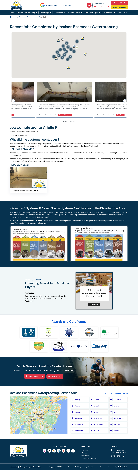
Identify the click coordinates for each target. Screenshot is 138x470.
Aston (96, 412)
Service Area (86, 455)
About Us (121, 12)
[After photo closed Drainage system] (28, 178)
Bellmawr (117, 424)
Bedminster (98, 424)
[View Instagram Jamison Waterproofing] (44, 451)
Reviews (85, 453)
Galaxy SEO (122, 467)
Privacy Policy (25, 467)
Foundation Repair (91, 12)
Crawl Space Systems (41, 212)
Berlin (96, 431)
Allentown (117, 400)
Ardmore (117, 406)
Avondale (98, 418)
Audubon (78, 418)
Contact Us (118, 3)
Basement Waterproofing (26, 12)
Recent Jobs (33, 17)
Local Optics (72, 121)
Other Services (108, 12)
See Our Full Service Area (115, 394)
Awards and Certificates (69, 321)
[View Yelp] (63, 451)
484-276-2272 (101, 6)
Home (12, 12)
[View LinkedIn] (59, 451)
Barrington (79, 424)
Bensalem (79, 431)
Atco (115, 412)
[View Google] (54, 451)
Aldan (96, 400)
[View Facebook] (73, 451)
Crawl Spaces (59, 12)
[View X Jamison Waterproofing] (49, 451)
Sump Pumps (44, 12)
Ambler (78, 406)
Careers (85, 450)
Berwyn (116, 431)
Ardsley (78, 412)
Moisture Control (74, 12)
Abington (78, 400)
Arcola (97, 406)
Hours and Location (89, 458)
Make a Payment (119, 7)
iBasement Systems (21, 212)
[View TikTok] (68, 451)
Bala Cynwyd (119, 418)
